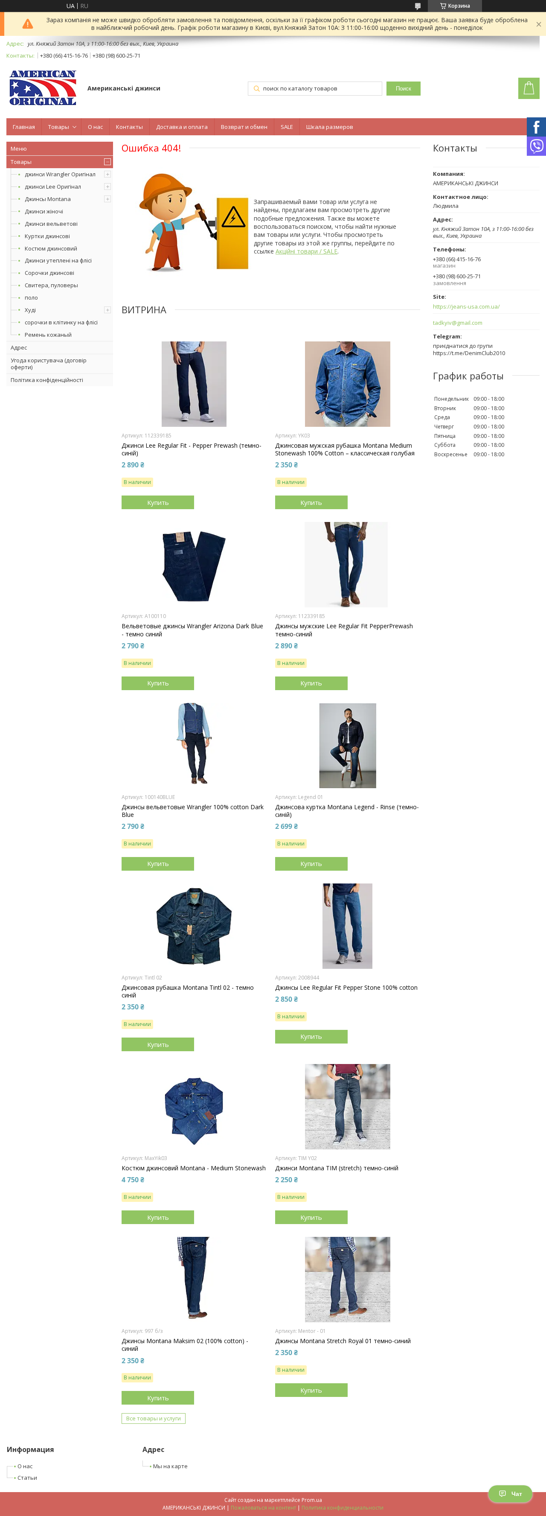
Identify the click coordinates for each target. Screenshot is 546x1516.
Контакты (129, 127)
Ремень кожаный (48, 334)
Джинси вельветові (51, 223)
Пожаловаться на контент (263, 1507)
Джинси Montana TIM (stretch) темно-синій (336, 1168)
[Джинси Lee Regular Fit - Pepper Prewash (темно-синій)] (194, 384)
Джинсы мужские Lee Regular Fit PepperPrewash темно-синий (344, 630)
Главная (24, 127)
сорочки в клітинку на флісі (61, 322)
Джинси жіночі (44, 211)
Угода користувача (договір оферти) (49, 363)
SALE (287, 127)
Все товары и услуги (153, 1418)
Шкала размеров (329, 127)
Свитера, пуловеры (51, 285)
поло (31, 297)
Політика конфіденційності (47, 380)
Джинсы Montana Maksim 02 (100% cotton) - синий (185, 1345)
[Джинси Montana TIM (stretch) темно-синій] (347, 1106)
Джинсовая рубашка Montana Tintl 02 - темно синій (188, 991)
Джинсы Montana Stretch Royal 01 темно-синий (343, 1341)
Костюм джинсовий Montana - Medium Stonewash (194, 1168)
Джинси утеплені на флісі (58, 260)
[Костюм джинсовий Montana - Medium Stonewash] (194, 1106)
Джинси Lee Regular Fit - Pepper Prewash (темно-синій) (191, 449)
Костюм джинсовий (51, 248)
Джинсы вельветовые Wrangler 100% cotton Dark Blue (193, 811)
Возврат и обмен (244, 127)
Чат (516, 1493)
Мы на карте (170, 1466)
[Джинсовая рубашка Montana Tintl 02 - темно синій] (194, 926)
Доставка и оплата (182, 127)
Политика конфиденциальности (342, 1507)
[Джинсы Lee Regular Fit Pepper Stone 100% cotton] (347, 926)
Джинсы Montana (48, 199)
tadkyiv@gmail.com (457, 323)
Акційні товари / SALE (306, 251)
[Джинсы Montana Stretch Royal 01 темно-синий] (347, 1279)
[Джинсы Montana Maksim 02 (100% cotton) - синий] (194, 1279)
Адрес (19, 347)
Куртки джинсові (47, 236)
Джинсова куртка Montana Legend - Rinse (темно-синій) (347, 811)
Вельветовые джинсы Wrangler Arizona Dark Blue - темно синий (192, 630)
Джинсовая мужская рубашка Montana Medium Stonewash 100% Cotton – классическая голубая (345, 449)
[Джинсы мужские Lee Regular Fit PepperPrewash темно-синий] (347, 564)
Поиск (403, 88)
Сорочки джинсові (49, 273)
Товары (58, 127)
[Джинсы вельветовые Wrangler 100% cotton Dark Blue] (194, 745)
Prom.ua (312, 1500)
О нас (95, 127)
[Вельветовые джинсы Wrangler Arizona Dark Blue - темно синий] (194, 564)
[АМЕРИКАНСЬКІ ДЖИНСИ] (42, 89)
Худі (30, 310)
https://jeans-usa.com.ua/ (466, 306)
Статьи (27, 1477)
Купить (158, 502)
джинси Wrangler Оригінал (60, 174)
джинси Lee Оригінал (53, 186)
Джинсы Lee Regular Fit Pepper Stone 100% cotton (346, 987)
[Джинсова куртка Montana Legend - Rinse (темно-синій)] (347, 745)
